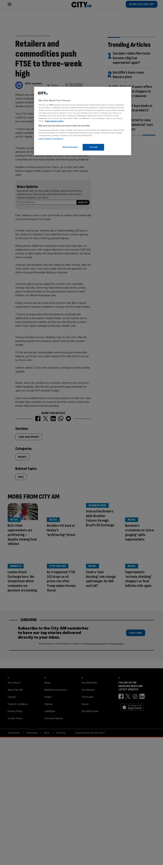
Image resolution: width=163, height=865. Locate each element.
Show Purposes (70, 147)
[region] (82, 120)
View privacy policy (54, 121)
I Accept (93, 147)
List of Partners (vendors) (51, 139)
